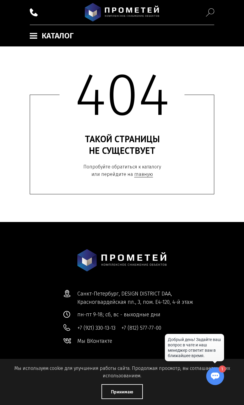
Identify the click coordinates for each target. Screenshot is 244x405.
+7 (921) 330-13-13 (96, 328)
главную (143, 174)
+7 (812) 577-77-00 (141, 328)
